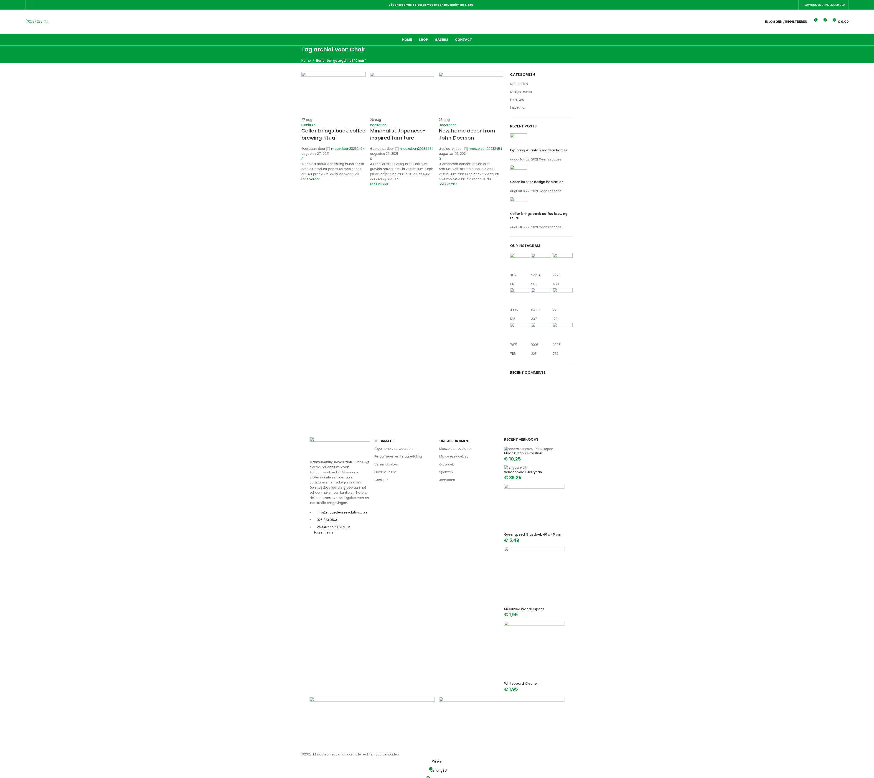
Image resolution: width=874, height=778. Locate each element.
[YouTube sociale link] (53, 4)
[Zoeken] (753, 21)
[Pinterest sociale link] (58, 4)
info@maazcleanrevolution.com (823, 5)
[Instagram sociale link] (47, 4)
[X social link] (41, 4)
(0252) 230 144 (37, 21)
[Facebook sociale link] (35, 4)
